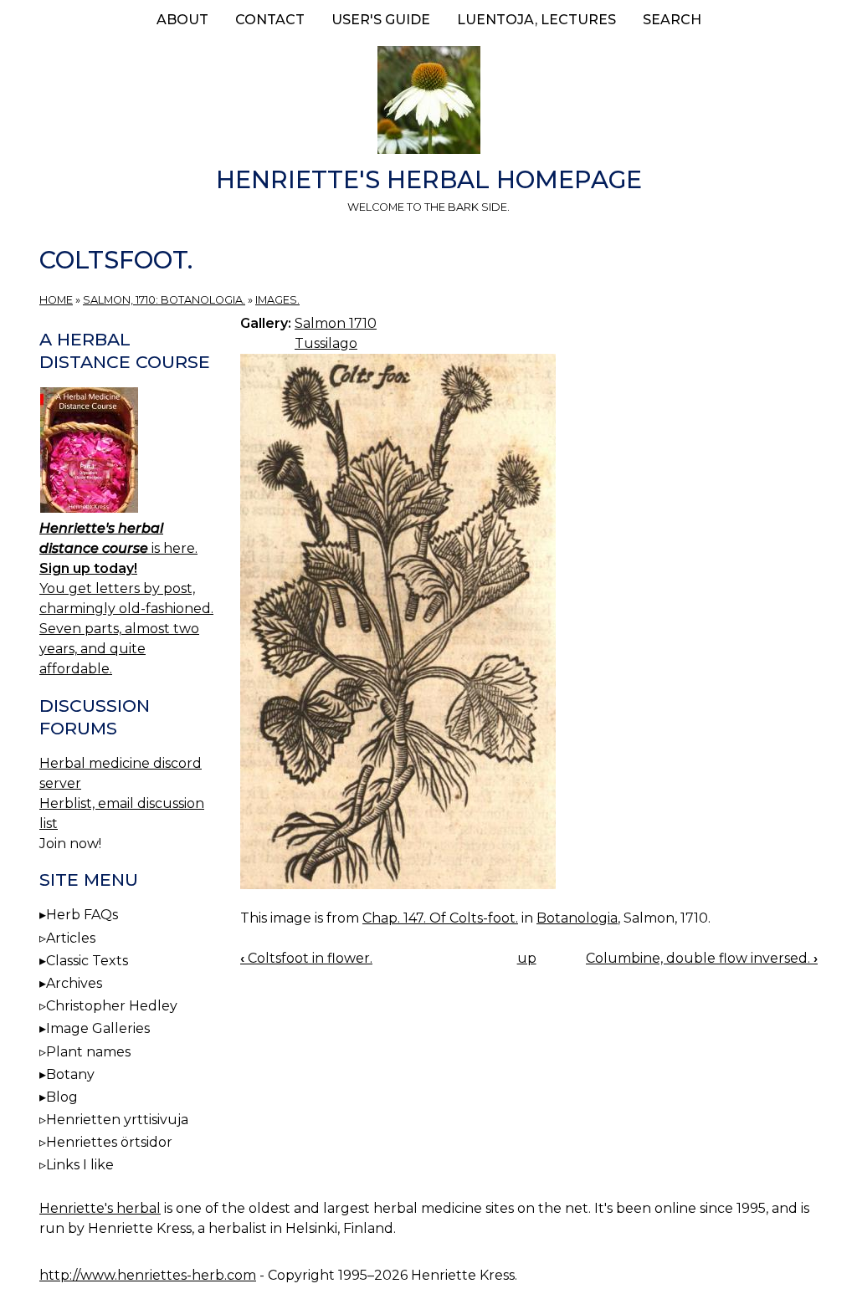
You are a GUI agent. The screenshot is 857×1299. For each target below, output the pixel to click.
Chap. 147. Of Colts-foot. (440, 918)
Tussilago (326, 343)
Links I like (80, 1165)
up (526, 958)
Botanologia (577, 918)
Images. (277, 300)
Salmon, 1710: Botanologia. (164, 300)
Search (672, 20)
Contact (270, 20)
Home (56, 300)
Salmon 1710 (336, 323)
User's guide (380, 20)
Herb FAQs (82, 915)
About (182, 20)
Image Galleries (98, 1028)
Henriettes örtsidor (109, 1142)
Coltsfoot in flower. (306, 958)
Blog (62, 1097)
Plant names (88, 1052)
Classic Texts (87, 961)
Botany (70, 1074)
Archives (74, 983)
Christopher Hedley (111, 1006)
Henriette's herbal (100, 1208)
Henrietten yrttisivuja (117, 1120)
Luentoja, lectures (536, 20)
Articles (70, 938)
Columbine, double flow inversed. (702, 958)
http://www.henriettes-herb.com (147, 1275)
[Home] (428, 103)
